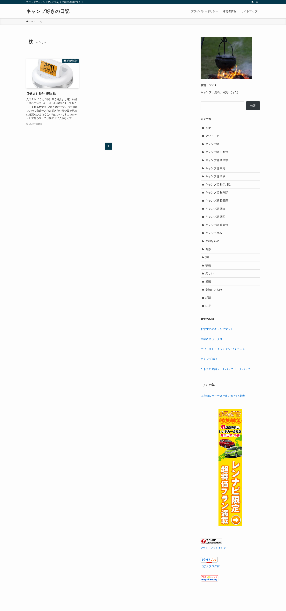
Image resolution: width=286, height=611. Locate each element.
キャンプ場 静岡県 (216, 224)
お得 (208, 127)
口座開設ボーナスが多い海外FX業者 (223, 395)
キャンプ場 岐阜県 (216, 160)
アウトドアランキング (213, 548)
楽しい (209, 273)
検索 (253, 105)
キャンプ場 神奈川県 (218, 184)
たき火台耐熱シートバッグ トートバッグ (225, 369)
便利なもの (212, 241)
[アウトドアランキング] (211, 543)
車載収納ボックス (211, 339)
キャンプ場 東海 (215, 168)
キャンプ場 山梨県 (216, 151)
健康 (208, 249)
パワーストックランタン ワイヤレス (223, 349)
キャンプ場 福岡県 (216, 192)
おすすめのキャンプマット (217, 328)
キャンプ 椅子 (209, 358)
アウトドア (212, 135)
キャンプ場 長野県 (216, 200)
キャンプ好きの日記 (47, 11)
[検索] (257, 2)
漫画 (208, 281)
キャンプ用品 (213, 232)
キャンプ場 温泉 (215, 176)
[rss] (252, 2)
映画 (208, 265)
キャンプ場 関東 (215, 208)
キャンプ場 (212, 144)
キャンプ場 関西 (215, 216)
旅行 (208, 257)
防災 (208, 305)
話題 (208, 297)
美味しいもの (213, 289)
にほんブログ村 (210, 566)
